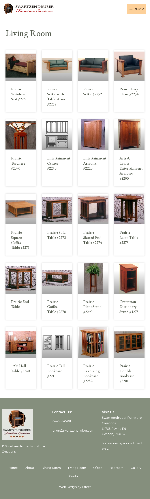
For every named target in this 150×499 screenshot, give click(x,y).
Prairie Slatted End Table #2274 (92, 237)
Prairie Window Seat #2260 (19, 94)
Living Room (77, 468)
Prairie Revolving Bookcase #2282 (91, 373)
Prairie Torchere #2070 (18, 163)
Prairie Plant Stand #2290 (92, 306)
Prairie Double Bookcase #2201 (126, 373)
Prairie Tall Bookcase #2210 (56, 370)
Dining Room (51, 468)
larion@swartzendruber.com (73, 430)
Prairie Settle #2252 (92, 91)
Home (13, 468)
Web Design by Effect (75, 487)
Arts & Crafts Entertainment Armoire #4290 (130, 168)
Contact (75, 476)
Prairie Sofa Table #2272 (56, 235)
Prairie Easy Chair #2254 (128, 91)
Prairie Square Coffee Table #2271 (20, 240)
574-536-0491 (61, 421)
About (29, 468)
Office (97, 468)
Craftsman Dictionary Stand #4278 (128, 306)
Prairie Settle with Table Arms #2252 (56, 97)
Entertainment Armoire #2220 (94, 163)
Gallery (136, 468)
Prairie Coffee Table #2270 (56, 306)
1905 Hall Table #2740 (20, 368)
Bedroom (116, 468)
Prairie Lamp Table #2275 (128, 237)
